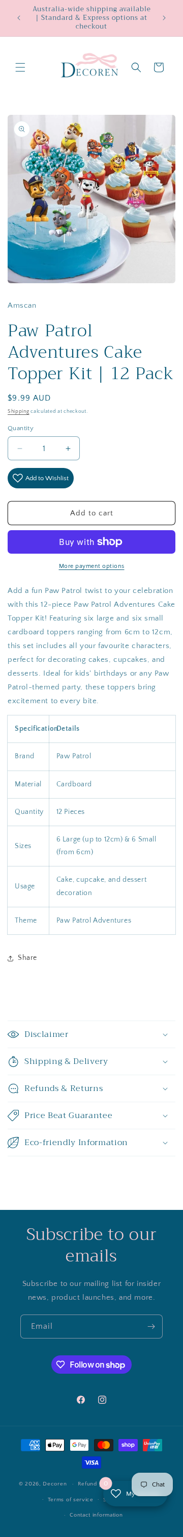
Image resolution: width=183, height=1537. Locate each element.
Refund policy (97, 1484)
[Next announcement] (164, 18)
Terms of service (71, 1500)
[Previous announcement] (19, 18)
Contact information (96, 1515)
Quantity (21, 428)
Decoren (55, 1484)
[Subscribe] (151, 1326)
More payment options (92, 566)
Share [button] (27, 958)
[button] (20, 67)
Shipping (18, 411)
